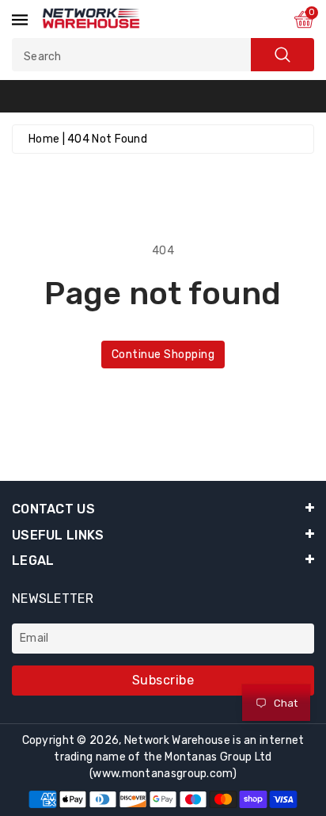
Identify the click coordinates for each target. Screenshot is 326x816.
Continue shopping (163, 354)
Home (43, 139)
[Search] (282, 54)
